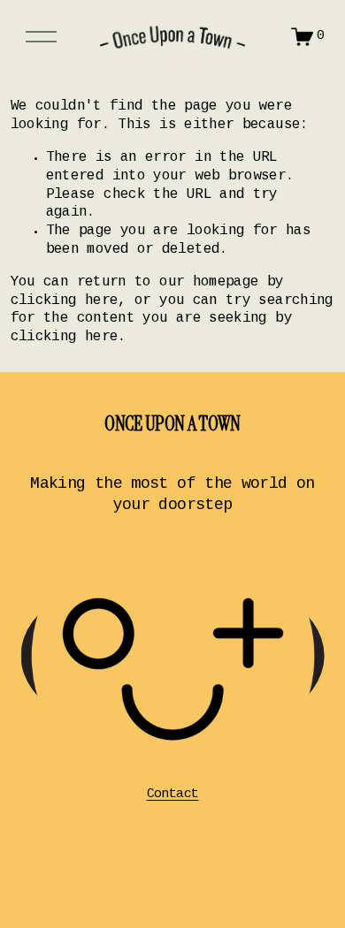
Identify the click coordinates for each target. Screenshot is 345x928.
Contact (173, 794)
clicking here (65, 301)
